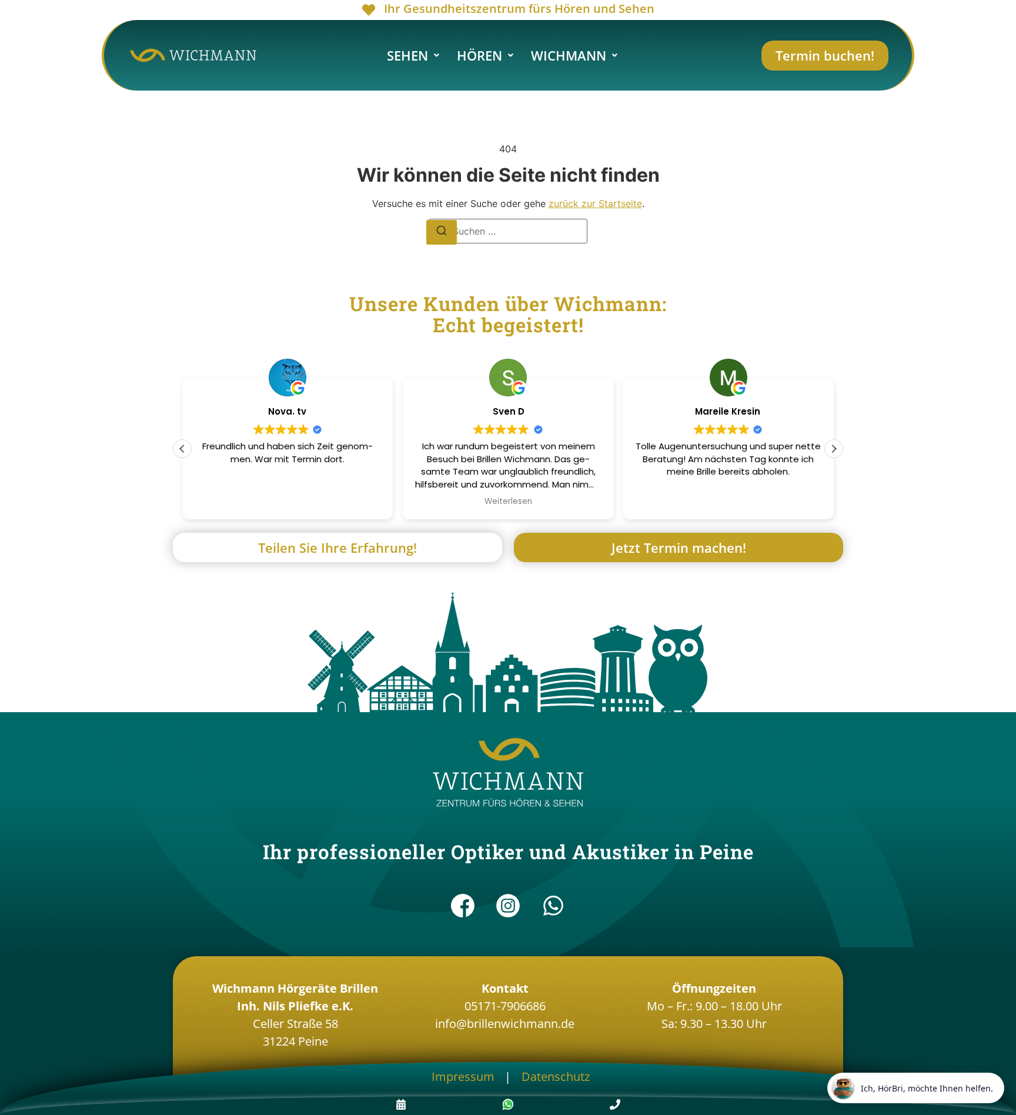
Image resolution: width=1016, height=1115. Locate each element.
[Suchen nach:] (508, 231)
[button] (413, 55)
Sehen (407, 55)
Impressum (463, 1076)
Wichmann (568, 55)
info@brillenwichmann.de (504, 1023)
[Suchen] (441, 232)
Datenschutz (556, 1076)
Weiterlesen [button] (508, 501)
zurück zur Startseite (595, 203)
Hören (479, 55)
